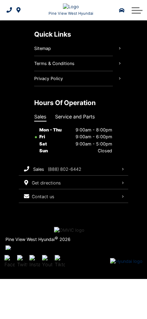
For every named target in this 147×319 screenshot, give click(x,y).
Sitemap (42, 48)
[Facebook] (9, 261)
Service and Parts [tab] (75, 116)
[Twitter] (22, 261)
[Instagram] (34, 261)
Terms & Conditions (54, 63)
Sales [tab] (40, 116)
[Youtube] (47, 261)
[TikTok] (60, 261)
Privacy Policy (48, 78)
